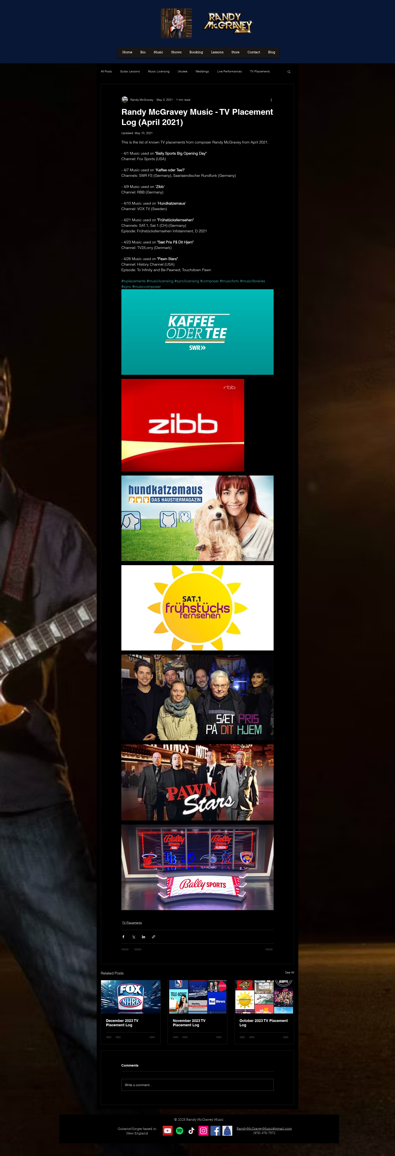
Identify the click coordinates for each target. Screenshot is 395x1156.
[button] (289, 71)
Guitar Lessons (130, 71)
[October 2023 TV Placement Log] (264, 997)
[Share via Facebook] (123, 937)
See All (289, 972)
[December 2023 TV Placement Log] (130, 997)
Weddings (202, 71)
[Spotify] (180, 1131)
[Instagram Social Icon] (203, 1131)
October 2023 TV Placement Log (263, 1022)
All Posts (106, 71)
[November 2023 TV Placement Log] (197, 997)
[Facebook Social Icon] (215, 1131)
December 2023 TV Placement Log (122, 1022)
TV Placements (260, 71)
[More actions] (271, 99)
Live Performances (229, 71)
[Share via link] (154, 937)
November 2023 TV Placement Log (189, 1022)
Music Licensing (159, 71)
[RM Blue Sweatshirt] (227, 1131)
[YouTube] (168, 1131)
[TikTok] (191, 1131)
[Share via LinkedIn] (143, 937)
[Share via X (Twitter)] (133, 937)
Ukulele (182, 71)
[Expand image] (197, 332)
